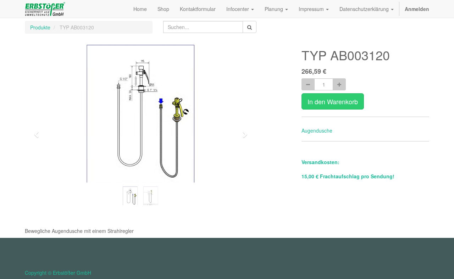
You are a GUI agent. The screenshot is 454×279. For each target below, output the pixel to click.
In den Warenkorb (333, 101)
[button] (38, 131)
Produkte (40, 27)
